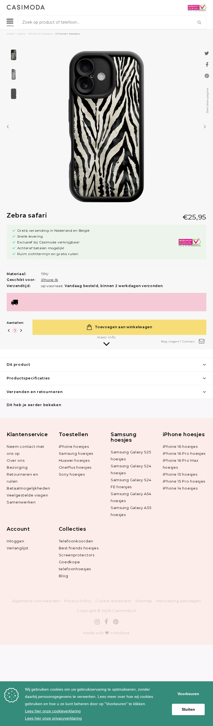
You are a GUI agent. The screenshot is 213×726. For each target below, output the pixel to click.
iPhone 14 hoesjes (180, 488)
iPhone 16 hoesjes (40, 33)
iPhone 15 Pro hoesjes (184, 481)
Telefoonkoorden (76, 541)
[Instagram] (97, 622)
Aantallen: (15, 323)
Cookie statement (113, 601)
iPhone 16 (49, 280)
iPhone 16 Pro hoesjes (184, 453)
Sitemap (143, 601)
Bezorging (17, 467)
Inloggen (15, 541)
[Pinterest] (116, 622)
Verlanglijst (17, 548)
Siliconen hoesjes (67, 33)
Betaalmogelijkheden (28, 488)
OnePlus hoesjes (75, 467)
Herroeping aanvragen (178, 601)
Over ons (16, 460)
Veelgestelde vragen (27, 495)
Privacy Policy (78, 601)
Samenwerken (21, 502)
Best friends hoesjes (79, 548)
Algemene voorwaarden (36, 601)
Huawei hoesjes (74, 460)
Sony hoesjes (72, 474)
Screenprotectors (77, 555)
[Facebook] (106, 622)
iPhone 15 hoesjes (180, 474)
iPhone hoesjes (74, 446)
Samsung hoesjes (76, 453)
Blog (63, 576)
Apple (21, 33)
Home (11, 33)
